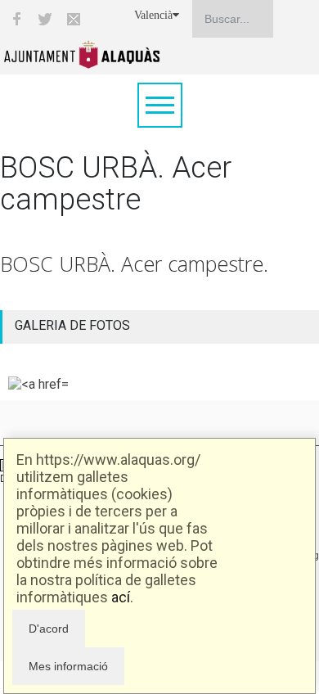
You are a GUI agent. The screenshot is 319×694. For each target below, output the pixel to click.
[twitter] (45, 19)
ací (120, 597)
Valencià (153, 15)
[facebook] (16, 19)
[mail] (73, 19)
